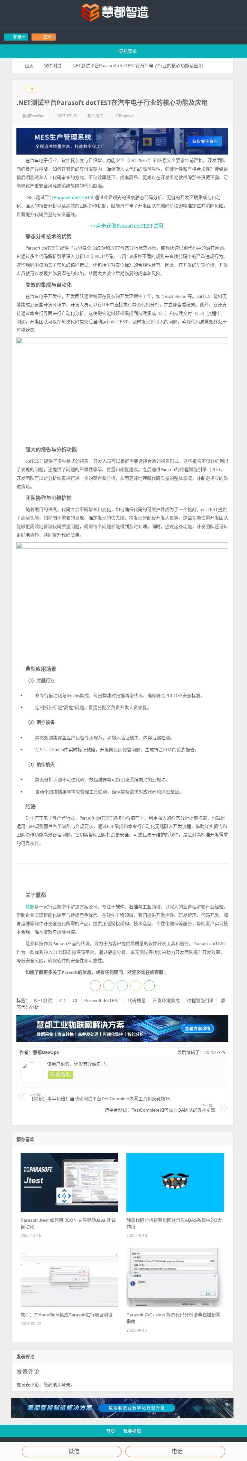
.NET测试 (42, 1000)
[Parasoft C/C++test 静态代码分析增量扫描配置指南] (175, 1305)
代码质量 (137, 1000)
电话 (177, 1451)
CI (75, 1000)
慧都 (29, 906)
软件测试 (52, 65)
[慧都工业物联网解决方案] (122, 1040)
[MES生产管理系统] (122, 141)
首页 (29, 65)
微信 (74, 1451)
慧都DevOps (33, 116)
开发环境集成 (166, 1000)
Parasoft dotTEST (72, 197)
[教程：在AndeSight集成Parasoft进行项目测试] (69, 1305)
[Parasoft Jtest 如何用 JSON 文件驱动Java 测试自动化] (69, 1210)
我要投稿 (132, 1431)
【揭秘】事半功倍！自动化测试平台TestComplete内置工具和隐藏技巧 (99, 1097)
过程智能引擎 (200, 1000)
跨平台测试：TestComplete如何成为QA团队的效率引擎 (160, 1108)
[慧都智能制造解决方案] (122, 1416)
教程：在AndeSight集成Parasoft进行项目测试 (67, 1314)
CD (62, 1000)
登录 (65, 1384)
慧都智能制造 (123, 14)
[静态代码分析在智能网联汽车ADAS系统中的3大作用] (175, 1210)
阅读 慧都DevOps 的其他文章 (60, 1075)
